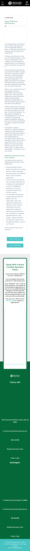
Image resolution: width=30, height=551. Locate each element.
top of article (15, 239)
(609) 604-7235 (18, 547)
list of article (15, 245)
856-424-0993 (10, 300)
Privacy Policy (13, 544)
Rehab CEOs (16, 542)
